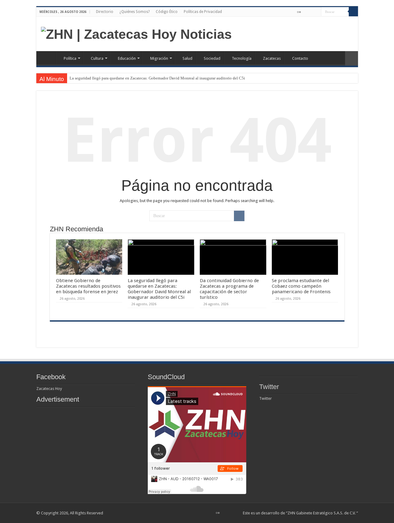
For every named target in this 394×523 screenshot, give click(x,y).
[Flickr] (298, 12)
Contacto (300, 58)
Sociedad (212, 58)
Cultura (97, 58)
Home (47, 57)
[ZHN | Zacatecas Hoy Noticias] (136, 33)
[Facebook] (287, 12)
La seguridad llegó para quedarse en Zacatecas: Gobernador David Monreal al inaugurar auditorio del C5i (157, 78)
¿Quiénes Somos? (134, 12)
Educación (127, 58)
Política (70, 58)
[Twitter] (293, 12)
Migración (159, 58)
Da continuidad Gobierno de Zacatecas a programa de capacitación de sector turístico (229, 289)
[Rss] (281, 12)
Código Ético (167, 12)
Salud (187, 58)
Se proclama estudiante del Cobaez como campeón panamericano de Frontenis (301, 286)
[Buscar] (353, 11)
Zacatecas (272, 58)
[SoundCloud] (310, 12)
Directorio (104, 12)
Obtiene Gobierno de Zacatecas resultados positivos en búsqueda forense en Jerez (88, 286)
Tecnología (241, 58)
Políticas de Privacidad (203, 12)
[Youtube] (305, 12)
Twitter (269, 387)
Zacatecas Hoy (49, 388)
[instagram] (316, 12)
